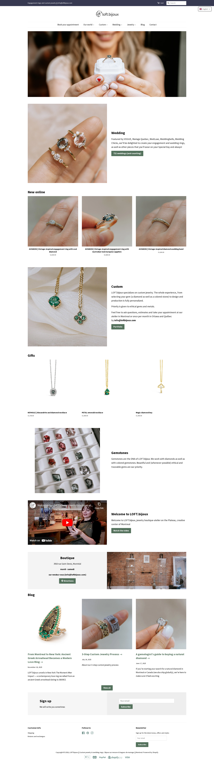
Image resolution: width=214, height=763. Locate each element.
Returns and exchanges (36, 736)
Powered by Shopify (150, 752)
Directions (68, 581)
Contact (153, 24)
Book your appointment (68, 24)
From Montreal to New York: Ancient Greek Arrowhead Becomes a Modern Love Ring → (50, 658)
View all (107, 687)
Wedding (116, 24)
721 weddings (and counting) (127, 153)
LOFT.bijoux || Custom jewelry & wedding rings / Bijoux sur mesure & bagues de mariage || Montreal (105, 752)
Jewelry (130, 24)
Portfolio (117, 326)
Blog (143, 24)
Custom (102, 24)
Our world (88, 24)
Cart (162, 3)
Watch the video (121, 530)
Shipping (31, 733)
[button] (204, 9)
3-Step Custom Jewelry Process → (102, 654)
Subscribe (126, 706)
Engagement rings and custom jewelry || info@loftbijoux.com (50, 3)
